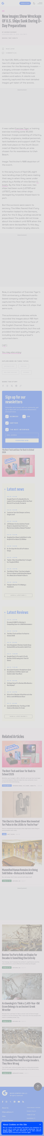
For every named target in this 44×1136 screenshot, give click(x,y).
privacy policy (7, 1130)
